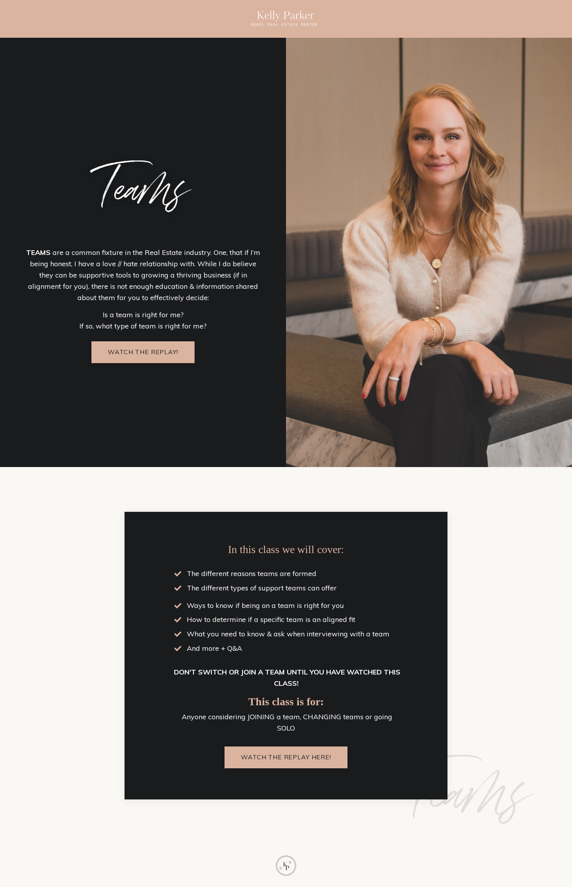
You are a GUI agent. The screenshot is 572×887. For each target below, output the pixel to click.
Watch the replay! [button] (143, 352)
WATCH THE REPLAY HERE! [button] (286, 757)
